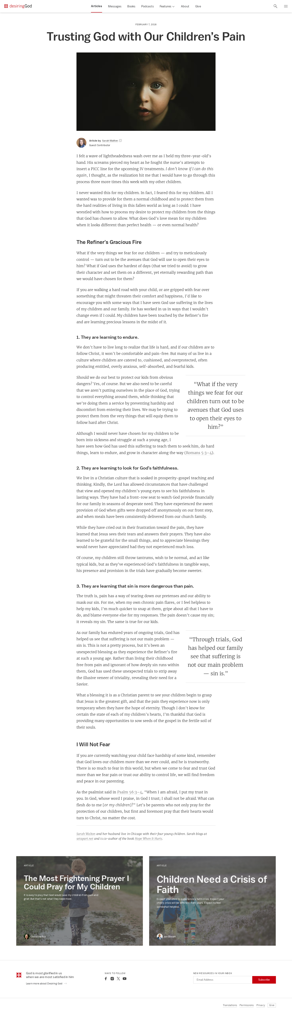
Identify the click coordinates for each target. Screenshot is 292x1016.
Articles (96, 6)
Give (198, 6)
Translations (230, 1005)
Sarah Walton (85, 834)
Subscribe (264, 979)
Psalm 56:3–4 (129, 792)
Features (165, 6)
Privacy (260, 1005)
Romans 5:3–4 (199, 452)
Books (131, 6)
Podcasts (147, 6)
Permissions (247, 1005)
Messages (115, 6)
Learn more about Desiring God (44, 983)
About (185, 6)
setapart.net (84, 838)
